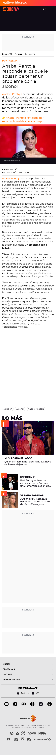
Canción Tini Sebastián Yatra (15, 4)
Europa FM (7, 54)
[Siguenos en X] (41, 705)
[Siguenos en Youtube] (6, 705)
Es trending (30, 54)
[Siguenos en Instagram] (24, 705)
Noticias (18, 54)
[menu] (51, 8)
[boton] (40, 664)
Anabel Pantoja (12, 94)
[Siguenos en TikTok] (15, 705)
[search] (44, 9)
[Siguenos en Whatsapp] (49, 705)
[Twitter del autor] (16, 169)
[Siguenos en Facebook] (32, 705)
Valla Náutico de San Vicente (15, 2)
